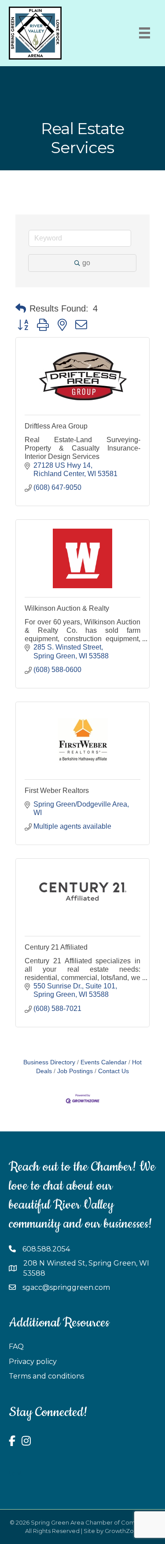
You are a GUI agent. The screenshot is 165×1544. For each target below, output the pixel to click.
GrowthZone (123, 1530)
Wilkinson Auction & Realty (67, 608)
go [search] (86, 263)
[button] (20, 308)
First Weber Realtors (57, 790)
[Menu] (144, 33)
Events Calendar (104, 1062)
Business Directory (49, 1062)
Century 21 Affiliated (56, 947)
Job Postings (75, 1071)
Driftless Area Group (56, 426)
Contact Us (113, 1071)
